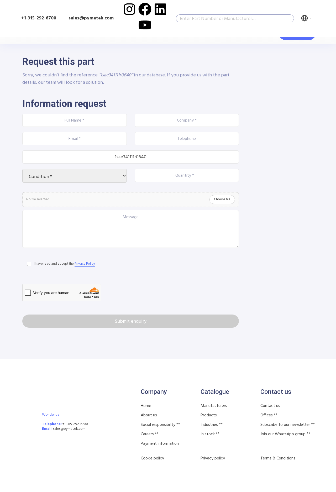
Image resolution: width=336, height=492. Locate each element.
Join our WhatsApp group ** (285, 434)
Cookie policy (152, 458)
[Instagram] (129, 9)
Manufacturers (214, 405)
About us (149, 415)
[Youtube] (144, 25)
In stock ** (210, 434)
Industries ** (212, 424)
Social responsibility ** (160, 424)
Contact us (270, 405)
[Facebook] (144, 9)
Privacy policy (213, 458)
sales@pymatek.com (69, 429)
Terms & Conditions (277, 458)
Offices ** (268, 415)
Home (146, 405)
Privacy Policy (85, 263)
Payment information (160, 443)
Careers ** (150, 434)
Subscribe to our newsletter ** (287, 424)
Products (209, 415)
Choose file (222, 199)
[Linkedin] (160, 9)
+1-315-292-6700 (38, 18)
